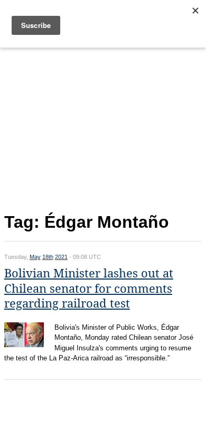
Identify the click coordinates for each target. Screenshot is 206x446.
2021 (61, 257)
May (35, 257)
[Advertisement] (103, 127)
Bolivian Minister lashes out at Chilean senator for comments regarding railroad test (88, 288)
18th (47, 257)
